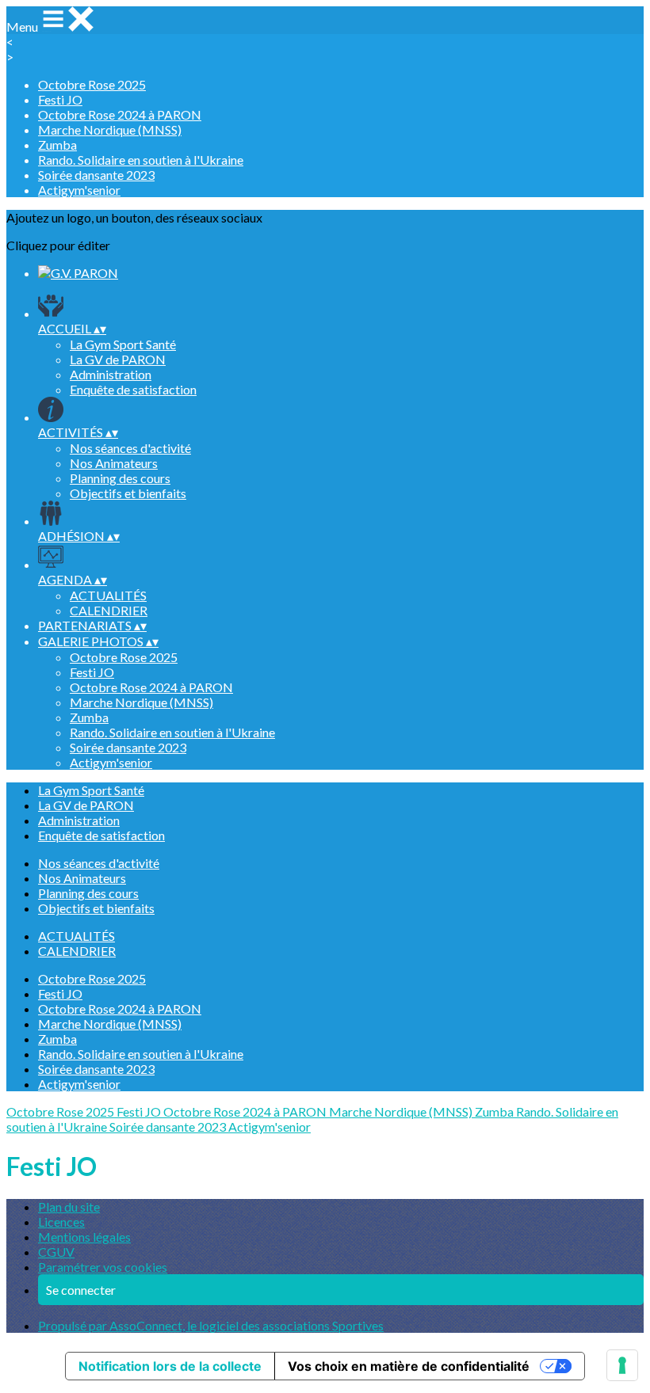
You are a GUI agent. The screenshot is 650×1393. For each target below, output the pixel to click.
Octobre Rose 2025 (92, 84)
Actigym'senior (79, 189)
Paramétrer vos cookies (102, 1266)
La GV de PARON (118, 359)
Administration (110, 374)
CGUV (56, 1251)
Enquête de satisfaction (133, 389)
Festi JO (60, 99)
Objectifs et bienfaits (128, 492)
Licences (61, 1221)
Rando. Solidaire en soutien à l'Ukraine (140, 159)
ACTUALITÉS (108, 595)
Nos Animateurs (114, 462)
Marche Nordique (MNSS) (110, 129)
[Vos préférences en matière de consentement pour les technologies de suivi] (622, 1365)
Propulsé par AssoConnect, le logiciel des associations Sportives (211, 1325)
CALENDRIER (108, 610)
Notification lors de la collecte (170, 1366)
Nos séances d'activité (130, 447)
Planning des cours (120, 477)
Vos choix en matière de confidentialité (409, 1366)
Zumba (57, 144)
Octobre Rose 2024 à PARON (119, 114)
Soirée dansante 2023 (96, 174)
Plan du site (69, 1206)
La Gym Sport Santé (123, 344)
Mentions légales (84, 1236)
